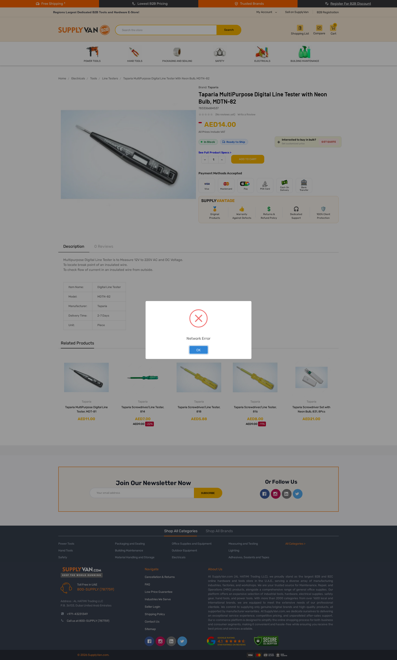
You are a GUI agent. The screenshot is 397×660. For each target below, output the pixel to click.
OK (198, 350)
